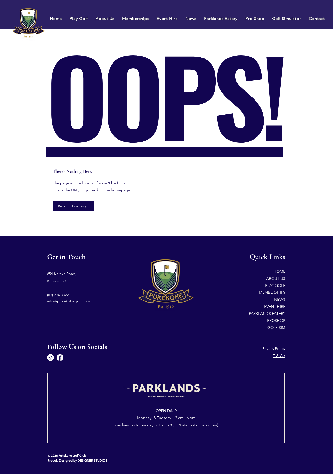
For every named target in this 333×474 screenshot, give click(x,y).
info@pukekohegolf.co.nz (69, 301)
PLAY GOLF (275, 285)
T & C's (279, 355)
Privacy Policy (273, 348)
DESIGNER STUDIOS (92, 460)
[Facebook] (60, 357)
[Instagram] (50, 357)
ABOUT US (275, 278)
